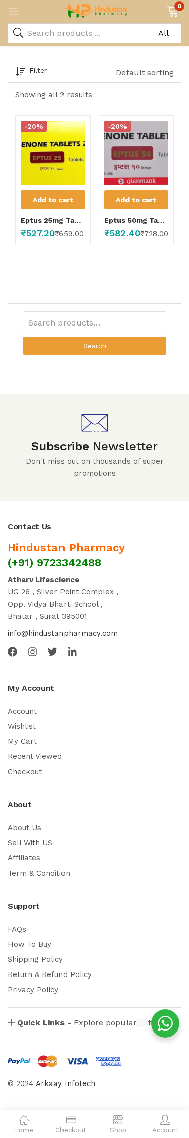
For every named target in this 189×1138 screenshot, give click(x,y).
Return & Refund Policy (50, 974)
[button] (172, 10)
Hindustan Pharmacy (66, 547)
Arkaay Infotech (65, 1083)
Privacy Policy (33, 989)
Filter (38, 70)
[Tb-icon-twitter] (52, 652)
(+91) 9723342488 (54, 562)
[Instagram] (32, 652)
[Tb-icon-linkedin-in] (73, 652)
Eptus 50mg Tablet (136, 220)
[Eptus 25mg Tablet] (53, 153)
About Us (24, 827)
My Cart (22, 741)
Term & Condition (39, 873)
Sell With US (30, 842)
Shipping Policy (35, 959)
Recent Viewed (35, 756)
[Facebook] (12, 652)
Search (94, 346)
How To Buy (29, 944)
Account (22, 711)
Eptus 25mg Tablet (53, 220)
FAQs (17, 929)
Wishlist (22, 726)
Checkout (25, 771)
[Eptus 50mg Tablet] (136, 153)
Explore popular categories (98, 1022)
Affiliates (24, 857)
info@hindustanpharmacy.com (63, 633)
